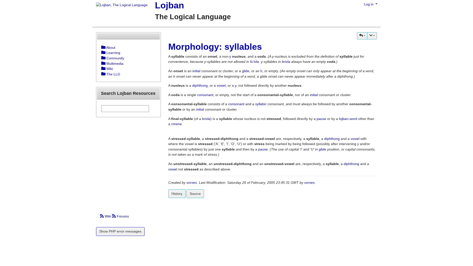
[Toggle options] (103, 48)
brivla (286, 62)
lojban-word (348, 119)
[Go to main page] (120, 5)
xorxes (191, 182)
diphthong (200, 85)
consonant (205, 95)
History (176, 194)
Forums (122, 216)
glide (245, 71)
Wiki (108, 216)
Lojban (169, 5)
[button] (362, 35)
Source (195, 194)
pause (321, 119)
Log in (369, 4)
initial (196, 71)
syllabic (261, 104)
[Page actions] (372, 35)
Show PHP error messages (120, 231)
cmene (176, 124)
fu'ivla (254, 62)
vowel (221, 85)
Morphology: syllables (215, 47)
